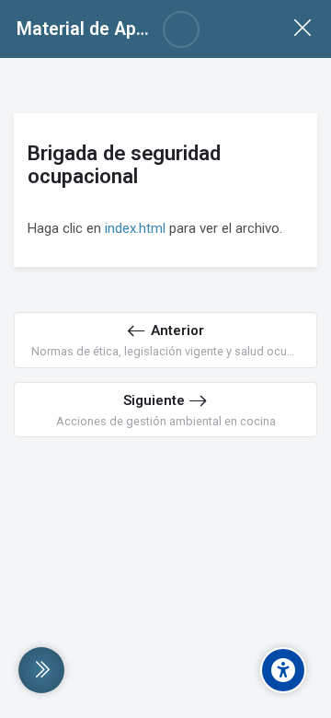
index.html (135, 228)
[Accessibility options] (283, 670)
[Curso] (302, 29)
